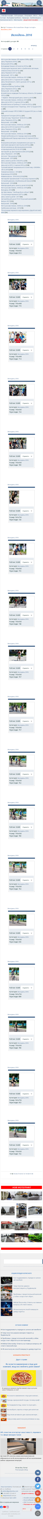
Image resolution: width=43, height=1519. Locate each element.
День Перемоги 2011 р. (9, 73)
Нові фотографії (7, 15)
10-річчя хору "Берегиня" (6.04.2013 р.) (15, 118)
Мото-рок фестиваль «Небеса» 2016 (14, 188)
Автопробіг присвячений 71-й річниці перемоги (18, 179)
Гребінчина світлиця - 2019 (10, 208)
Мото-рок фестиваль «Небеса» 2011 (14, 77)
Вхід (26, 1470)
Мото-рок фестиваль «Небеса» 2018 (14, 206)
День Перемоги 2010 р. (9, 62)
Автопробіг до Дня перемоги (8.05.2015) (15, 152)
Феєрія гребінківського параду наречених (16, 136)
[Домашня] (3, 11)
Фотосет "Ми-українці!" (9, 156)
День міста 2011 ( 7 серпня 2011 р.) (13, 80)
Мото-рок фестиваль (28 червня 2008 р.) (15, 59)
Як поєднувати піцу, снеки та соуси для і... (22, 1405)
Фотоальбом (18, 27)
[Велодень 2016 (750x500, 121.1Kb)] (17, 448)
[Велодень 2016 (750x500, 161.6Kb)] (17, 819)
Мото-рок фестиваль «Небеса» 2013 (14, 125)
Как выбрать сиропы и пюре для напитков (22, 1410)
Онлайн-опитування (31, 1498)
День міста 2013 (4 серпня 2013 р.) (13, 127)
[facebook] (1, 1508)
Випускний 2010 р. (7, 64)
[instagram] (7, 1508)
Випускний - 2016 (7, 183)
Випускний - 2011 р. (8, 75)
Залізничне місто (6, 20)
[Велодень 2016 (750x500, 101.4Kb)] (17, 395)
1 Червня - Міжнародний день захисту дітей (17, 98)
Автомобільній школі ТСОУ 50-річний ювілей (17, 199)
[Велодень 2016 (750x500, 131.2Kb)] (17, 607)
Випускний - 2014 (7, 131)
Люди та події (30, 27)
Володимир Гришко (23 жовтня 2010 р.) (15, 66)
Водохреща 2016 (7, 174)
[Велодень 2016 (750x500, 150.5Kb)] (17, 766)
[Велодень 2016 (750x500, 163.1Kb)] (17, 925)
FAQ (25, 1502)
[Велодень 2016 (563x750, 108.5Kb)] (14, 503)
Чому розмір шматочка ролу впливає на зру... (23, 1419)
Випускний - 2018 (7, 203)
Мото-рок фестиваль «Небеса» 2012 (14, 100)
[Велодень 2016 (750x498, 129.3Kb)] (17, 289)
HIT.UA (24, 1508)
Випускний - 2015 (7, 158)
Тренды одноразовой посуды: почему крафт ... (24, 1400)
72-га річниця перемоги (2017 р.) (12, 194)
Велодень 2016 (6, 190)
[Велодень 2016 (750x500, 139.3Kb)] (17, 236)
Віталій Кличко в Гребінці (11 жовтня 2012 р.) (17, 104)
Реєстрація (19, 1470)
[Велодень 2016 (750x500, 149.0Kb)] (17, 1031)
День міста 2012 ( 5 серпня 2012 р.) (13, 102)
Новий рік (4, 84)
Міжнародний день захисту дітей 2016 (15, 185)
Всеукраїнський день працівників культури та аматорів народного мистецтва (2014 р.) (18, 144)
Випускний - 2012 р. (8, 91)
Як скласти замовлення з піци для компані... (23, 1396)
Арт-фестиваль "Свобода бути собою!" (15, 192)
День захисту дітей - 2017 (10, 197)
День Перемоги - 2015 (9, 154)
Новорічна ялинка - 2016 (10, 172)
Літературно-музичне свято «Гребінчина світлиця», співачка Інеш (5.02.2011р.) (20, 69)
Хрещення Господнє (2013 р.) (11, 116)
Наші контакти (6, 1487)
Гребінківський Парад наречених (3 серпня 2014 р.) (19, 138)
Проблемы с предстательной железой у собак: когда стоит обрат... (27, 1295)
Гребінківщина (35, 18)
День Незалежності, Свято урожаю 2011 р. (16, 82)
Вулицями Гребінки (14, 18)
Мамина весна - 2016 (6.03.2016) (12, 176)
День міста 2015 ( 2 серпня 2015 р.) (13, 165)
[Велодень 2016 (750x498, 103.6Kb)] (17, 342)
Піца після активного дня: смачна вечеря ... (22, 1415)
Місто (35, 15)
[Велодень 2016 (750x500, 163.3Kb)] (17, 713)
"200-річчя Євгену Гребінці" (11, 86)
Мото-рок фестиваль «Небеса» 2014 (14, 134)
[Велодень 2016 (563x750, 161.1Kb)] (14, 1086)
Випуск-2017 (5, 201)
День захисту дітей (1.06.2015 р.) (12, 161)
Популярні (28, 15)
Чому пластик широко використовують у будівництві (24, 1287)
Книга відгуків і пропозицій (33, 1500)
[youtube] (4, 1508)
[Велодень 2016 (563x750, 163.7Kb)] (14, 980)
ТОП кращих (18, 15)
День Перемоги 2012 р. (9, 89)
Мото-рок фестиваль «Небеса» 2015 (14, 163)
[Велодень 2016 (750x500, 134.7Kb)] (17, 1137)
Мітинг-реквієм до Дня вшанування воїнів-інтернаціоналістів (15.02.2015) (16, 148)
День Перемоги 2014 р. (9, 129)
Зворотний (7, 1495)
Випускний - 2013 (7, 122)
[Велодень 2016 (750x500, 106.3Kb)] (17, 660)
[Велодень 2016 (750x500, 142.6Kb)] (17, 872)
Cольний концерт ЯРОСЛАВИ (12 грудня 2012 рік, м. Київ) (21, 111)
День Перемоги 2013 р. (9, 120)
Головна (9, 27)
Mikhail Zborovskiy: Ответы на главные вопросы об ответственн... (27, 1303)
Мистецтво (18, 20)
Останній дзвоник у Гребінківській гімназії (16, 181)
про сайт (13, 1498)
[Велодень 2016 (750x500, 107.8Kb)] (17, 554)
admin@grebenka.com (10, 1491)
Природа (25, 18)
